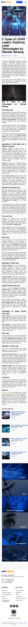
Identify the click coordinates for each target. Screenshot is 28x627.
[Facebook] (11, 606)
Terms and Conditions (21, 598)
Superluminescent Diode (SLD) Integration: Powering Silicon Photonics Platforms (18, 413)
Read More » (13, 418)
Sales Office (19, 592)
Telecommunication (6, 592)
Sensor (3, 596)
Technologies (19, 596)
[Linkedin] (17, 606)
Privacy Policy (19, 600)
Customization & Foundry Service (6, 601)
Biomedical (4, 590)
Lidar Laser (4, 598)
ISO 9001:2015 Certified (14, 618)
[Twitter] (14, 606)
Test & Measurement (6, 594)
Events (17, 594)
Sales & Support (20, 590)
